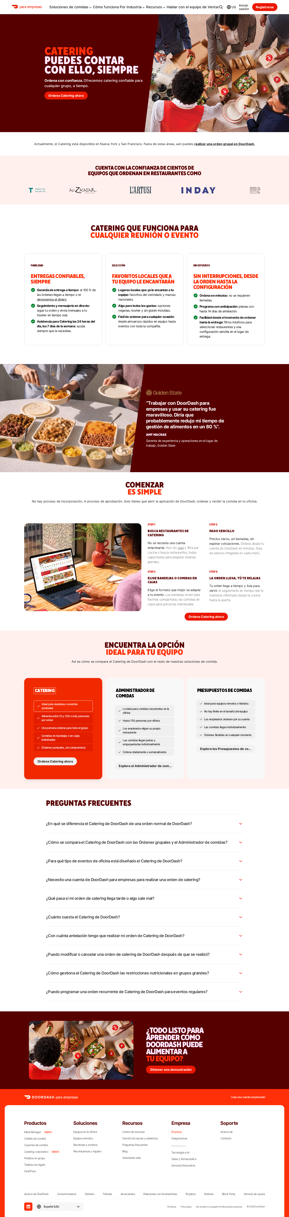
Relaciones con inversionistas (160, 1194)
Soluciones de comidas (68, 7)
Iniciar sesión (244, 7)
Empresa (176, 1131)
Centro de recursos (133, 1131)
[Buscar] (221, 7)
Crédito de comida (35, 1138)
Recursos (154, 7)
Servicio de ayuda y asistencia (140, 1138)
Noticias (209, 1194)
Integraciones (179, 1138)
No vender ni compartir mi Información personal (219, 1206)
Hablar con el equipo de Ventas (193, 7)
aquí (181, 548)
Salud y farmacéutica (183, 1159)
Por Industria (131, 7)
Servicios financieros (183, 1165)
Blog (124, 1151)
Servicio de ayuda (254, 1194)
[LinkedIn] (28, 1206)
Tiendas (107, 1194)
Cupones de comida (36, 1145)
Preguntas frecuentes (134, 1144)
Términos (171, 1206)
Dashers (89, 1194)
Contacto (225, 1138)
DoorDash (260, 1206)
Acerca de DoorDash (36, 1194)
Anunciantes (128, 1194)
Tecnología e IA (180, 1152)
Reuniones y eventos (85, 1144)
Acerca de (226, 1131)
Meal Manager (32, 1132)
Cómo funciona (106, 7)
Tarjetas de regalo (34, 1164)
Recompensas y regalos (87, 1151)
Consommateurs (66, 1194)
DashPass (30, 1171)
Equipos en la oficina (85, 1131)
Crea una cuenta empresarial (248, 1097)
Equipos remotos (83, 1138)
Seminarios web (131, 1157)
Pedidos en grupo (34, 1158)
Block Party (228, 1194)
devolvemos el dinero (51, 299)
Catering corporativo (36, 1151)
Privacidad (186, 1206)
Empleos (191, 1194)
